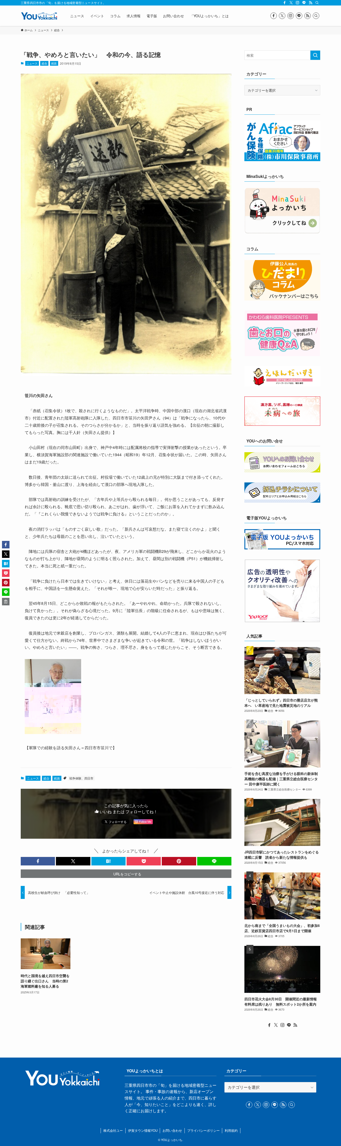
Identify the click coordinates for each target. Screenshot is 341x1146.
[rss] (310, 2)
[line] (304, 2)
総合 (44, 63)
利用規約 (231, 1130)
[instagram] (297, 2)
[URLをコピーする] (5, 601)
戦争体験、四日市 (81, 778)
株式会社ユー (113, 1130)
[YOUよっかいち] (39, 15)
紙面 (54, 63)
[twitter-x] (291, 2)
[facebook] (284, 2)
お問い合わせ (172, 1130)
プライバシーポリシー (203, 1130)
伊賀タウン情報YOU (143, 1130)
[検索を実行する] (315, 55)
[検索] (317, 2)
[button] (38, 861)
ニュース (31, 63)
